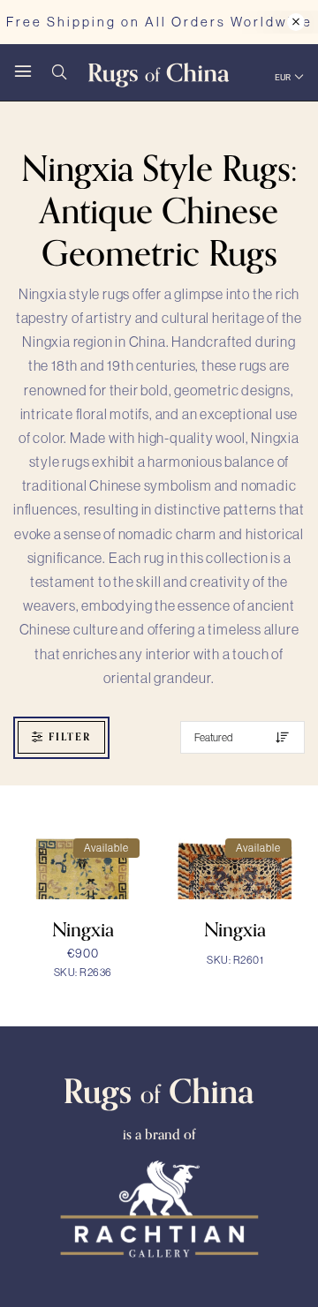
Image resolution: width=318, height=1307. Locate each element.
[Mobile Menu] (23, 72)
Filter (70, 737)
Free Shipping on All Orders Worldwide (159, 21)
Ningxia (83, 930)
